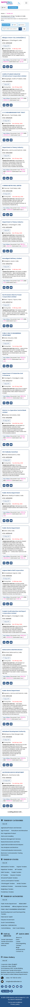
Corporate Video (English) (9, 964)
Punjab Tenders (16, 872)
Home (2, 13)
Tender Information (7, 941)
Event (17, 939)
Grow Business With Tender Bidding (12, 968)
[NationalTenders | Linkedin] (9, 986)
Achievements (20, 949)
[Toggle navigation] (26, 3)
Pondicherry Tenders (7, 892)
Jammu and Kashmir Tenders (10, 881)
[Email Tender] (11, 66)
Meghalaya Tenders (7, 889)
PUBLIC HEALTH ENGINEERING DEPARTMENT (13, 909)
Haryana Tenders (15, 875)
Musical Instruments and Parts (10, 842)
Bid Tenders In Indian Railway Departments (14, 974)
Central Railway (6, 928)
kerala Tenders (21, 883)
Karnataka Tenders (21, 886)
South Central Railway (8, 922)
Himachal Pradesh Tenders (9, 878)
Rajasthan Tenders (7, 869)
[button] (24, 29)
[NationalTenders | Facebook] (2, 986)
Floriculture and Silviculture (19, 830)
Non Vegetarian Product (8, 833)
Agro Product (5, 830)
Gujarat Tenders (22, 866)
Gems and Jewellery (7, 836)
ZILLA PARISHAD (5, 906)
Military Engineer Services (20, 906)
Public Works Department (9, 903)
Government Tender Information (11, 970)
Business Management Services (11, 839)
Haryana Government (7, 920)
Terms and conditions (15, 1002)
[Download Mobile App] (11, 991)
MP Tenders (18, 869)
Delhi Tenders (5, 872)
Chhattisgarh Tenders (8, 883)
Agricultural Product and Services (11, 828)
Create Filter (14, 7)
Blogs (17, 947)
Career (18, 941)
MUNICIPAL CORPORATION (8, 925)
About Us (19, 937)
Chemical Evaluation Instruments (11, 850)
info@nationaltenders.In (14, 981)
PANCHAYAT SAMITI (7, 917)
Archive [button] (22, 24)
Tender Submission (7, 939)
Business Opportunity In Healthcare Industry (14, 972)
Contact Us (19, 951)
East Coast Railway (19, 928)
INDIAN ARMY (22, 903)
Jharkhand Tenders (7, 886)
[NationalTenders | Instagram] (21, 986)
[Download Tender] (7, 66)
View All (4, 824)
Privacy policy (15, 1004)
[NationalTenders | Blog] (17, 986)
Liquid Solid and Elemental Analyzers (12, 844)
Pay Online (5, 991)
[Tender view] (4, 66)
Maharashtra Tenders (7, 866)
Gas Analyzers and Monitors (9, 847)
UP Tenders (4, 875)
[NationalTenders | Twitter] (6, 986)
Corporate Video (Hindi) (8, 966)
